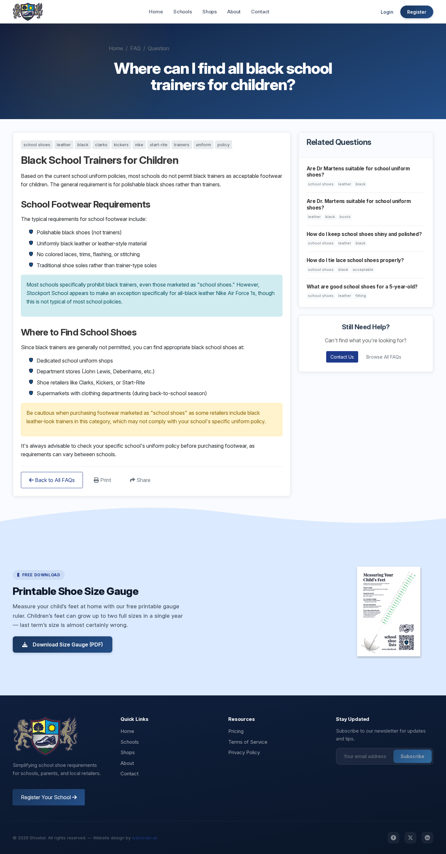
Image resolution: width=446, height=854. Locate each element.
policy (223, 144)
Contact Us (342, 357)
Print (105, 480)
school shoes (37, 144)
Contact (260, 11)
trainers (181, 144)
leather (64, 144)
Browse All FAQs (383, 357)
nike (139, 144)
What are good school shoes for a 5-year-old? (362, 287)
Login (387, 12)
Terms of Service (247, 742)
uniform (203, 144)
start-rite (158, 144)
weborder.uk (144, 837)
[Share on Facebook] (393, 838)
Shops (209, 11)
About (234, 11)
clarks (101, 144)
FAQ (135, 48)
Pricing (236, 731)
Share (143, 480)
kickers (121, 144)
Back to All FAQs (54, 480)
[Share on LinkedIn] (427, 838)
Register (416, 12)
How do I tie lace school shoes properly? (355, 260)
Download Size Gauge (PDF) (68, 644)
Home (156, 11)
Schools (182, 11)
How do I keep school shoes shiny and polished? (364, 234)
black (82, 144)
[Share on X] (410, 838)
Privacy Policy (244, 752)
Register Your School (46, 797)
